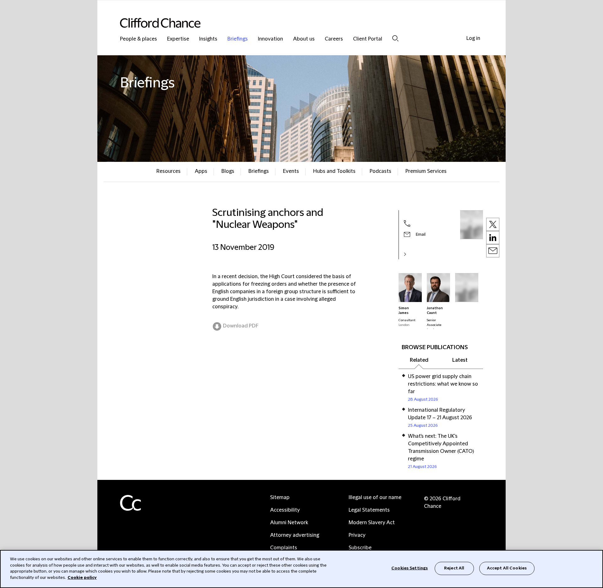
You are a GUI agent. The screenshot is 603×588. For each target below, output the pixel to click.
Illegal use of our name (375, 497)
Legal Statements (369, 510)
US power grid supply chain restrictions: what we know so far (443, 384)
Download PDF (240, 326)
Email (421, 234)
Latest (460, 360)
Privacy (357, 535)
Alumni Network (289, 522)
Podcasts (380, 171)
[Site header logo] (289, 23)
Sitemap (280, 497)
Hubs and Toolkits (334, 171)
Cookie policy (82, 577)
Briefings (237, 39)
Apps (201, 171)
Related (419, 360)
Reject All (454, 568)
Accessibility (285, 510)
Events (291, 171)
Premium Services (426, 171)
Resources (168, 171)
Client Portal (367, 39)
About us (304, 39)
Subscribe (360, 548)
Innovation (270, 39)
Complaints (283, 548)
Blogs (227, 171)
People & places (138, 39)
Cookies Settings (409, 568)
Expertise (178, 39)
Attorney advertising (294, 535)
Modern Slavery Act (372, 522)
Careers (334, 39)
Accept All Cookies (507, 568)
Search (395, 38)
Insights (208, 39)
